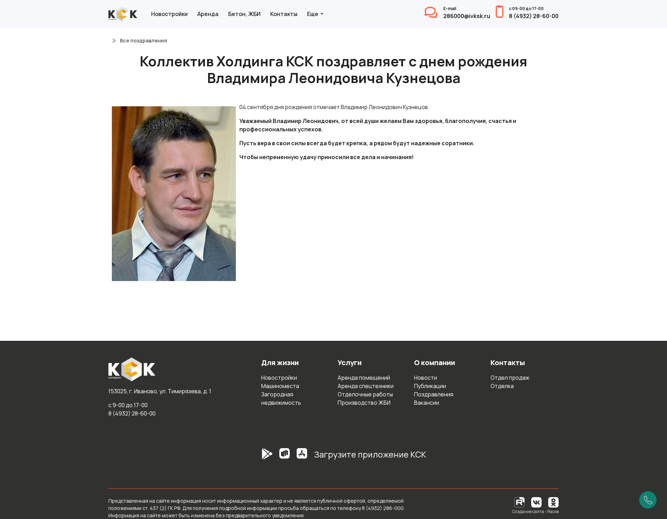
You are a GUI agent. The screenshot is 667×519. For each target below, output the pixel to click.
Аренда (208, 14)
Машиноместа (280, 386)
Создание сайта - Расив (535, 511)
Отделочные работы (365, 394)
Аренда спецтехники (366, 386)
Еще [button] (313, 14)
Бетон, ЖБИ (244, 14)
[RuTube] (520, 502)
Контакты (283, 14)
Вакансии (426, 402)
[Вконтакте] (536, 502)
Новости (425, 377)
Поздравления (433, 394)
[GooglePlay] (256, 457)
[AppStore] (302, 457)
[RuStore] (284, 457)
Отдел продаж (510, 377)
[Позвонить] (648, 500)
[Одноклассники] (553, 502)
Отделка (502, 386)
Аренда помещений (364, 377)
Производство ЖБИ (364, 402)
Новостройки (169, 14)
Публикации (430, 386)
